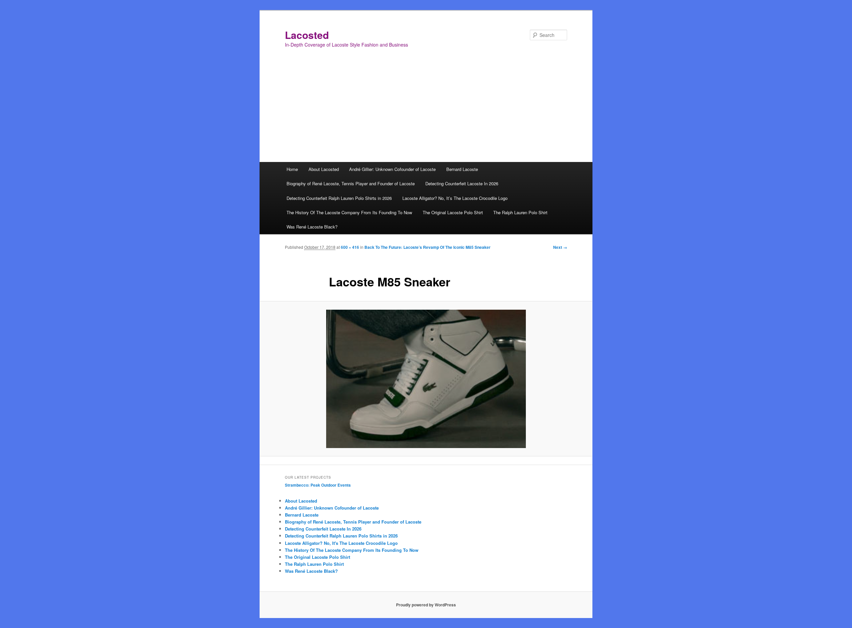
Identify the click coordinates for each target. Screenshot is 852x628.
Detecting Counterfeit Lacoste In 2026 (461, 183)
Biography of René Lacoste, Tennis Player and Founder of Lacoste (351, 183)
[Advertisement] (426, 112)
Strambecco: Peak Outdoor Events (318, 485)
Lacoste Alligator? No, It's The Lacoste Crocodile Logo (341, 543)
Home (292, 169)
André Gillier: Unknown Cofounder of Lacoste (392, 169)
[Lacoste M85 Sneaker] (426, 379)
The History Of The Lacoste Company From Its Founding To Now (349, 212)
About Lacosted (324, 169)
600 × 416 (350, 247)
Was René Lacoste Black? (312, 227)
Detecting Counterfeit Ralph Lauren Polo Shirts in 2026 (339, 198)
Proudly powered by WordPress (426, 605)
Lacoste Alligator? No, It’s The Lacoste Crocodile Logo (455, 198)
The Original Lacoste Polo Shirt (453, 212)
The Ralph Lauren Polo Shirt (520, 212)
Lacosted (307, 35)
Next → (560, 247)
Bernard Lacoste (462, 169)
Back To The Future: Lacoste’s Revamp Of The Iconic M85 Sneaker (427, 247)
